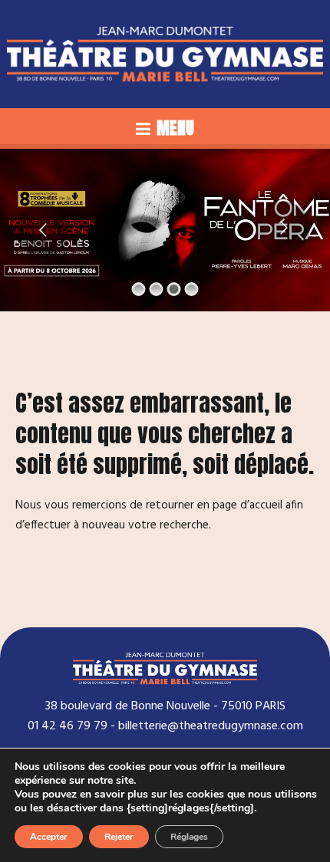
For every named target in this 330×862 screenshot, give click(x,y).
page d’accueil (247, 505)
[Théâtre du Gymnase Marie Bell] (165, 54)
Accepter (49, 837)
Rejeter (119, 837)
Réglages (189, 837)
